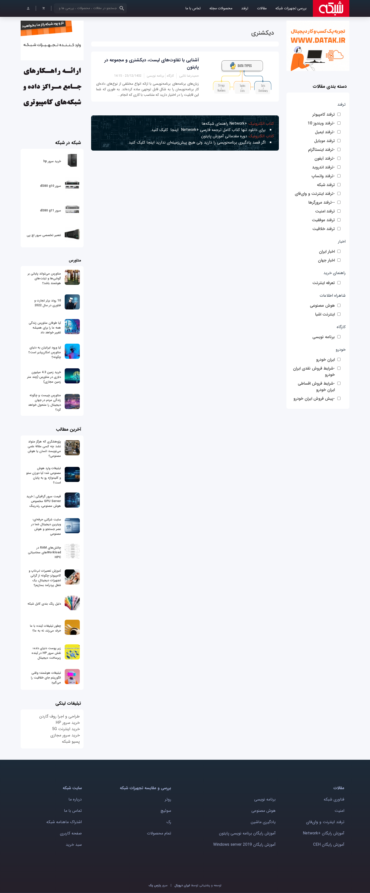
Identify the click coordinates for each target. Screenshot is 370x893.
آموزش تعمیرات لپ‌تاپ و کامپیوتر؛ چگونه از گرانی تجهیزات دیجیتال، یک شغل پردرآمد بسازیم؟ (45, 578)
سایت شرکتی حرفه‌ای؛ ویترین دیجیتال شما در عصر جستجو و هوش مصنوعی (46, 526)
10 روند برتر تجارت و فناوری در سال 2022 (47, 303)
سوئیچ (166, 811)
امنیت (339, 811)
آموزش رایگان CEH (328, 844)
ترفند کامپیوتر (323, 114)
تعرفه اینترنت (323, 283)
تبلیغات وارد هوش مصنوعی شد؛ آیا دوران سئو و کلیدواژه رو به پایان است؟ (43, 475)
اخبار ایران (327, 251)
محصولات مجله (220, 8)
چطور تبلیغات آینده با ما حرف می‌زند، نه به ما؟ (45, 628)
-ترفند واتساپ (323, 176)
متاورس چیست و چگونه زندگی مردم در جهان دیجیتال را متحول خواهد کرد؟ (44, 402)
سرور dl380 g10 (50, 186)
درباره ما (75, 799)
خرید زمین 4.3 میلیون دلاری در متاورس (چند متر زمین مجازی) (44, 377)
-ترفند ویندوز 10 (321, 123)
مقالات (262, 8)
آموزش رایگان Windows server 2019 (244, 844)
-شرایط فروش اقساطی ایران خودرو (316, 386)
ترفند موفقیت (323, 220)
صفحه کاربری (71, 833)
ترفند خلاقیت (323, 229)
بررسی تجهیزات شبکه (291, 8)
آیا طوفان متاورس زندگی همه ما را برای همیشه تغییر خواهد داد (45, 328)
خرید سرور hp (52, 161)
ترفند (244, 8)
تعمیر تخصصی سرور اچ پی (44, 235)
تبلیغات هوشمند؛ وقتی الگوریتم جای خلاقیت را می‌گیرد (46, 678)
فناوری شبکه (334, 799)
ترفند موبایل (324, 141)
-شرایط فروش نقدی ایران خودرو (314, 371)
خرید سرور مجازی (65, 735)
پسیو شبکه (71, 741)
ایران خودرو (325, 359)
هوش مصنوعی (322, 305)
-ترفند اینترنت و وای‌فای (315, 194)
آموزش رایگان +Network (323, 833)
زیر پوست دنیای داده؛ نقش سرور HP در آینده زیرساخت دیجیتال (46, 653)
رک (168, 822)
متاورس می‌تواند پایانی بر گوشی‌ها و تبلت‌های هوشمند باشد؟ (44, 278)
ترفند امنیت (325, 211)
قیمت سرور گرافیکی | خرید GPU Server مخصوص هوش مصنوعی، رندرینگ (43, 501)
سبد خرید (74, 844)
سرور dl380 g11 (50, 210)
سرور (158, 885)
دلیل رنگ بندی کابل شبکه (44, 603)
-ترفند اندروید (323, 167)
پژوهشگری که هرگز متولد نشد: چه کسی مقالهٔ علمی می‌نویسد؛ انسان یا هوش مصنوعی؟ (44, 448)
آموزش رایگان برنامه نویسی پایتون (247, 833)
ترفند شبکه (326, 185)
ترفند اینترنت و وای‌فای (325, 822)
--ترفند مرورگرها (321, 202)
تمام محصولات (159, 833)
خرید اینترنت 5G (66, 729)
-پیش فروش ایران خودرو (314, 398)
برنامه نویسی (323, 337)
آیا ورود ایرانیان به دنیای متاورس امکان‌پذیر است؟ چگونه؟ (44, 352)
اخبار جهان (326, 260)
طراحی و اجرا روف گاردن (59, 716)
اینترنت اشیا (325, 314)
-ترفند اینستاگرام (321, 150)
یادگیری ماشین (263, 822)
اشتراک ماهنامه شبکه (64, 822)
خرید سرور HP (68, 723)
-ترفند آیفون (324, 158)
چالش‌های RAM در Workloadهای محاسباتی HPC (44, 552)
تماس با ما (193, 8)
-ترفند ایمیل (325, 132)
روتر (168, 799)
